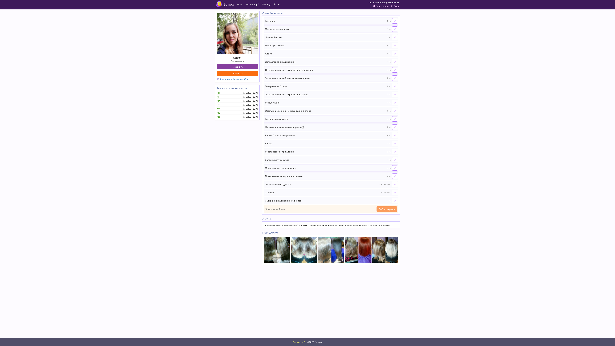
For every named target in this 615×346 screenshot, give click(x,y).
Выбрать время (387, 209)
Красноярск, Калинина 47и (234, 79)
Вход (396, 6)
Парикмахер (237, 61)
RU (276, 4)
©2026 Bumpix (314, 342)
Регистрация (382, 6)
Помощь (266, 4)
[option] (277, 250)
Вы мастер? (252, 4)
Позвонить (237, 66)
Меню (240, 4)
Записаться (237, 73)
